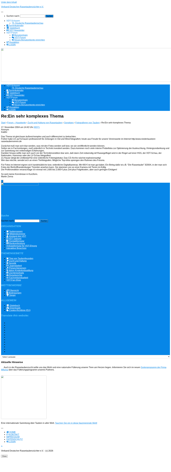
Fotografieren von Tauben (87, 123)
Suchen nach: (13, 16)
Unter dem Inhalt (9, 2)
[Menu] (2, 428)
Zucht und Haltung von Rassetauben (45, 123)
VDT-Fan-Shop (13, 280)
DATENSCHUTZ (14, 439)
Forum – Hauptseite (16, 123)
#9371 (37, 127)
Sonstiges (69, 123)
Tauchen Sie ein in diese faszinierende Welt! (76, 423)
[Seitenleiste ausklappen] (2, 181)
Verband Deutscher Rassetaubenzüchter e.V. (22, 7)
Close (4, 456)
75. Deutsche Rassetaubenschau (27, 23)
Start (3, 123)
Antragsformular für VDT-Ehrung (21, 246)
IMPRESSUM (13, 437)
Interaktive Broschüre (16, 248)
